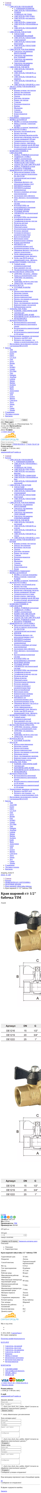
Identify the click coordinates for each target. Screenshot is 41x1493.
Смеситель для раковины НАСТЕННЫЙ (23, 56)
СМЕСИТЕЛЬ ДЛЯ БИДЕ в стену (27, 84)
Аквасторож (14, 391)
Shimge (12, 381)
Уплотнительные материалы (24, 229)
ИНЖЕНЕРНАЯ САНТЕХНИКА (22, 170)
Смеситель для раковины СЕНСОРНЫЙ (23, 60)
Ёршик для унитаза (21, 100)
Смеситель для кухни (13, 1348)
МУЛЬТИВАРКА (20, 318)
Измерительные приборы (23, 240)
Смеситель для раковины (14, 1350)
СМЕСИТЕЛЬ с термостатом (25, 22)
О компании (9, 412)
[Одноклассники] (8, 1217)
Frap (11, 365)
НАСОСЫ (13, 289)
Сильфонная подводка (22, 219)
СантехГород (16, 1333)
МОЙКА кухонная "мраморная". (26, 127)
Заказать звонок (7, 1385)
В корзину (10, 1241)
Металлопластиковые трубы (24, 172)
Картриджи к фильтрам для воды (26, 137)
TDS (11, 394)
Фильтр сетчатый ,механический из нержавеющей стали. (26, 148)
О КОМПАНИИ (11, 1369)
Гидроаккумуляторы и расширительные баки (22, 234)
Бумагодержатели (20, 114)
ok (2, 1481)
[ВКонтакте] (5, 1217)
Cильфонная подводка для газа (25, 221)
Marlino (12, 383)
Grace (12, 393)
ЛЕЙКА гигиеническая (23, 159)
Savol (12, 361)
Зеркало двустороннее (22, 92)
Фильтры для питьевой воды (24, 131)
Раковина (8, 1354)
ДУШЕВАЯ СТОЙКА (22, 157)
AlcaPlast (13, 377)
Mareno (12, 398)
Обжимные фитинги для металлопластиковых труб (24, 183)
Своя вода (13, 400)
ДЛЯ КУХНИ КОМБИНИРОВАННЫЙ (23, 35)
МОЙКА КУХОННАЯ (18, 120)
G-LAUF (13, 357)
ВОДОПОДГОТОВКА (18, 129)
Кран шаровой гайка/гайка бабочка (18, 886)
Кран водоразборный (22, 237)
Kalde (12, 387)
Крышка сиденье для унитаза (25, 90)
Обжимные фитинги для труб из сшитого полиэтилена (26, 251)
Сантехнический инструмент (25, 178)
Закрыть (4, 1491)
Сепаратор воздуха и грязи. (24, 141)
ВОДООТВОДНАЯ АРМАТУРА (22, 272)
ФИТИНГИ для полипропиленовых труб (23, 245)
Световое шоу (19, 313)
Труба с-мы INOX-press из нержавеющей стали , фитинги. (26, 259)
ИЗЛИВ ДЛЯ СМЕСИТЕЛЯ (24, 161)
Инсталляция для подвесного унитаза (24, 344)
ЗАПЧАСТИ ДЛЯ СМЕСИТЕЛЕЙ (27, 164)
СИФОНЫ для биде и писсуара (26, 281)
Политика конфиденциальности (13, 1339)
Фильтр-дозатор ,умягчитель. (25, 143)
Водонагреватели (11, 1361)
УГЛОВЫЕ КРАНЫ (21, 211)
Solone (12, 404)
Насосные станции (21, 293)
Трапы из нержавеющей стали (25, 276)
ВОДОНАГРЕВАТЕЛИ (18, 320)
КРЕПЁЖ (17, 180)
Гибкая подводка (20, 225)
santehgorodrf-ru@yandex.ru (11, 452)
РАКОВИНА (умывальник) (20, 118)
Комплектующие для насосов (25, 305)
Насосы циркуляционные (23, 291)
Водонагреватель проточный (25, 322)
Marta (12, 389)
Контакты (9, 416)
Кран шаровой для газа (22, 268)
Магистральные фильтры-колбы (26, 135)
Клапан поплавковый (22, 242)
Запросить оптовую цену (28, 1241)
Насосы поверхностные (23, 297)
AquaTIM (13, 352)
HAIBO (12, 367)
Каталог (8, 5)
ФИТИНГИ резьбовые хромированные (22, 189)
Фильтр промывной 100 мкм (24, 139)
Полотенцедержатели (22, 104)
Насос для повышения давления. (26, 303)
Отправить (5, 1443)
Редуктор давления (21, 231)
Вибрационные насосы (22, 307)
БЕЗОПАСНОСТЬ (17, 285)
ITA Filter (13, 371)
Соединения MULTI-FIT (19, 346)
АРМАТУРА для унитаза (23, 283)
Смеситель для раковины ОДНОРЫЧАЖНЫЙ (23, 64)
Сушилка (17, 102)
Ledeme (12, 379)
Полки (16, 116)
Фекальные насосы (21, 301)
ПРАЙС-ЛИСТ (11, 1373)
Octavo (12, 396)
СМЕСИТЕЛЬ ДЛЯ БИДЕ (19, 67)
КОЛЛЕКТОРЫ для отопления (25, 217)
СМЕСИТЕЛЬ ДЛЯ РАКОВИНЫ (22, 49)
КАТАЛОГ (5, 1342)
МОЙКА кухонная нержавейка (25, 122)
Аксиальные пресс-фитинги (24, 196)
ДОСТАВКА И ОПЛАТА (14, 1371)
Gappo (12, 408)
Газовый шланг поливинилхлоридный (22, 265)
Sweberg (13, 385)
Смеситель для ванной (13, 1346)
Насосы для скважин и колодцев (26, 299)
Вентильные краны (21, 238)
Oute (11, 359)
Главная (8, 3)
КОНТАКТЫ (6, 1365)
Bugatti (12, 363)
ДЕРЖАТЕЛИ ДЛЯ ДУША (24, 162)
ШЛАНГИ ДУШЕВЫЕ (22, 168)
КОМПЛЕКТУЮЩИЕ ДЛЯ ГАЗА (22, 262)
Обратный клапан (20, 227)
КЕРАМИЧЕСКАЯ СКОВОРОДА (27, 316)
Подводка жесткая (21, 223)
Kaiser (12, 354)
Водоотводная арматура (14, 1360)
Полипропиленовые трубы (24, 248)
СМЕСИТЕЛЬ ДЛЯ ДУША (24, 16)
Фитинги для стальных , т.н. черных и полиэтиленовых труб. (26, 341)
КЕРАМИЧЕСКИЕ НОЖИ (24, 315)
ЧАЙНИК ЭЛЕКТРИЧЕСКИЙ (25, 311)
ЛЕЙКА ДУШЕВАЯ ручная (24, 166)
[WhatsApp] (14, 1217)
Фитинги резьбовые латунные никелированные (25, 193)
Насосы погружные (21, 295)
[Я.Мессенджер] (2, 1217)
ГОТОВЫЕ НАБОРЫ (22, 287)
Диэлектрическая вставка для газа (26, 270)
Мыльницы (18, 108)
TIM (11, 350)
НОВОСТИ (9, 1375)
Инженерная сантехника (14, 1358)
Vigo (11, 373)
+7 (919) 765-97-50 (8, 432)
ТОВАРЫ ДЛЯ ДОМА (18, 309)
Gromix (12, 369)
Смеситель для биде (12, 1352)
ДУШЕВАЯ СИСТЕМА (23, 14)
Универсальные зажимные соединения (24, 336)
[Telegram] (11, 1217)
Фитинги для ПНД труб (23, 338)
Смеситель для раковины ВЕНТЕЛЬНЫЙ (23, 52)
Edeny (12, 355)
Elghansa (13, 375)
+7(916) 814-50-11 (18, 444)
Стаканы (17, 110)
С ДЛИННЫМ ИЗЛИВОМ (24, 8)
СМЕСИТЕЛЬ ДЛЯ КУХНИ (20, 32)
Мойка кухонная (11, 1356)
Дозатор (17, 96)
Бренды (8, 348)
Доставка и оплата (12, 414)
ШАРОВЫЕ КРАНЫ (22, 209)
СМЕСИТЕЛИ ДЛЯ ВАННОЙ (21, 6)
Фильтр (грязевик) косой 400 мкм (26, 145)
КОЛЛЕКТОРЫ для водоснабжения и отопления (24, 206)
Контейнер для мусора (22, 94)
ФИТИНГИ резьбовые (22, 186)
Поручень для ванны (22, 98)
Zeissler (12, 410)
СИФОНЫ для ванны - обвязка (25, 274)
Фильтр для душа (20, 133)
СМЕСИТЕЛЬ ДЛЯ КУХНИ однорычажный (25, 39)
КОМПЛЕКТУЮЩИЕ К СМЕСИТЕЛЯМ (19, 152)
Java (11, 406)
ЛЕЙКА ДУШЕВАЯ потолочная (26, 155)
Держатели (18, 112)
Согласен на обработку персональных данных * (19, 1407)
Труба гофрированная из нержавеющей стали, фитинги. (25, 255)
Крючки (17, 106)
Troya (12, 402)
